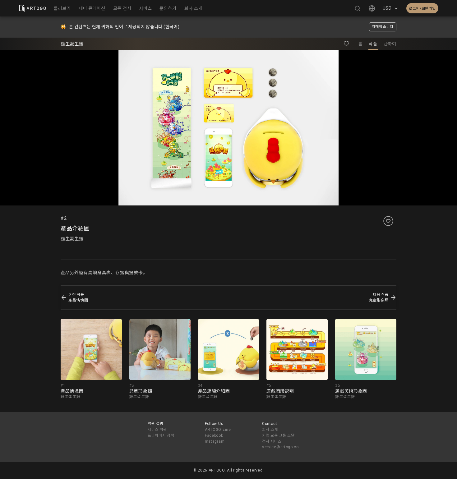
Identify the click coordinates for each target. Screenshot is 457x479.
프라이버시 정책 (161, 435)
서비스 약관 (157, 429)
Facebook (214, 435)
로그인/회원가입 (422, 9)
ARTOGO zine (218, 429)
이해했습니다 (383, 27)
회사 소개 (270, 429)
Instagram (214, 441)
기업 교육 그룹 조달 (278, 435)
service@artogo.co (280, 447)
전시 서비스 (271, 441)
